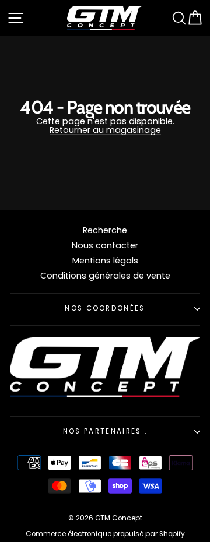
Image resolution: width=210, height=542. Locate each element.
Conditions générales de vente (105, 275)
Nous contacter (105, 245)
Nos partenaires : (105, 431)
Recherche (105, 230)
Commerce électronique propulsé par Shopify (105, 534)
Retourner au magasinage (105, 130)
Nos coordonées (105, 308)
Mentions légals (105, 260)
